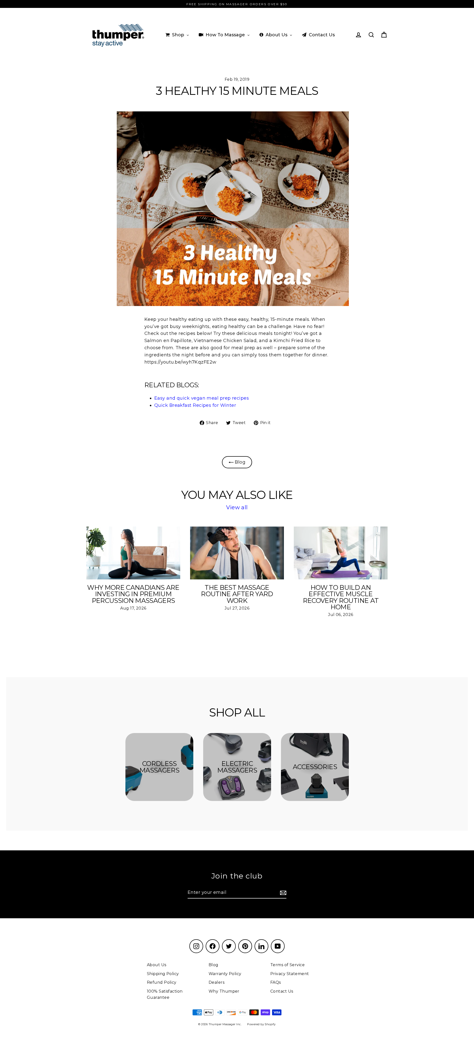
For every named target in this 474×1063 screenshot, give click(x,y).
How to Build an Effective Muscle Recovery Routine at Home (341, 597)
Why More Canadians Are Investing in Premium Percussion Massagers (133, 594)
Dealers (216, 982)
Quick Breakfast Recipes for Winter (195, 405)
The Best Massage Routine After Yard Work (237, 594)
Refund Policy (162, 982)
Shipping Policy (163, 973)
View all (237, 507)
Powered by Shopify (261, 1024)
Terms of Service (287, 964)
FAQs (275, 982)
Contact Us (281, 991)
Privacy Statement (289, 973)
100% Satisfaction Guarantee (165, 994)
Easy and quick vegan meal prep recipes (201, 398)
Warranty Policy (225, 973)
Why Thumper (224, 991)
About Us (156, 964)
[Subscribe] (282, 893)
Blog (239, 462)
